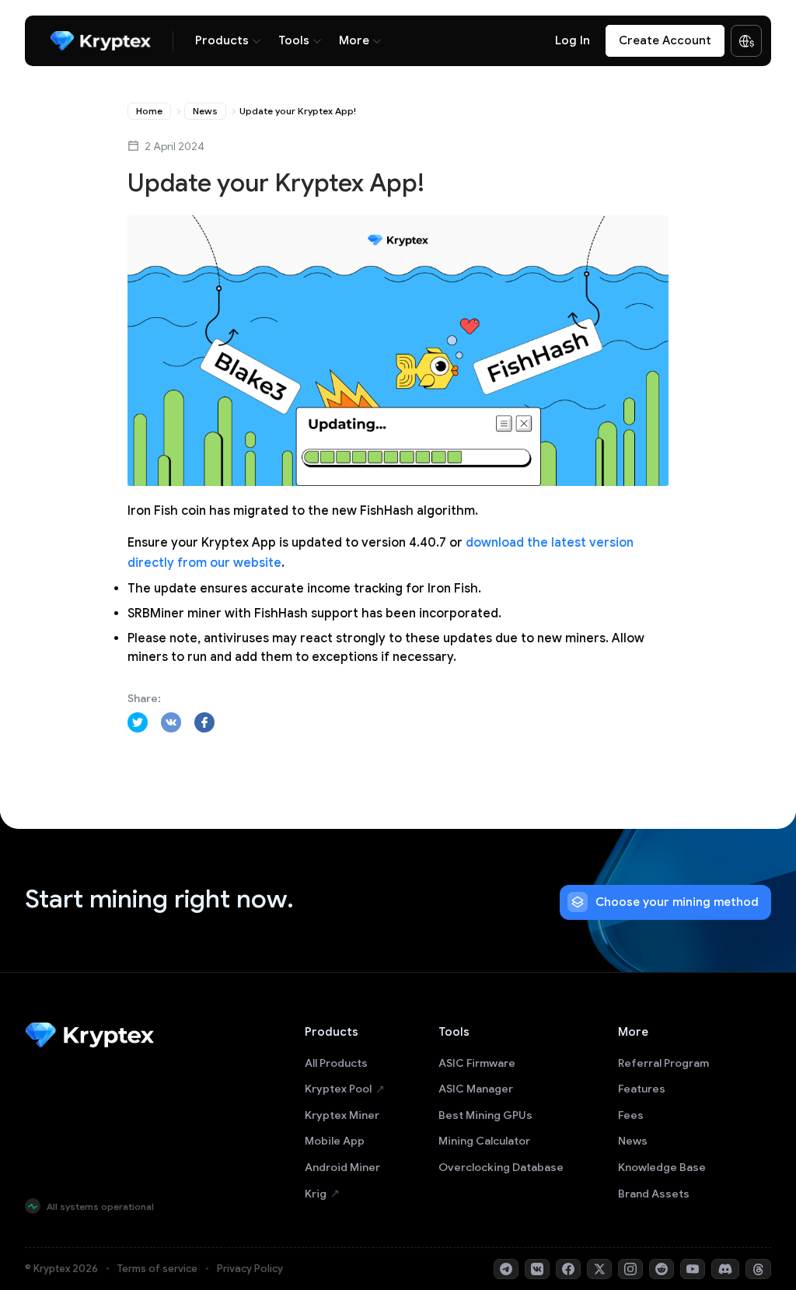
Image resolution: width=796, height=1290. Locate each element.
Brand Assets (654, 1194)
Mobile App (335, 1141)
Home (149, 111)
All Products (336, 1063)
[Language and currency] (746, 41)
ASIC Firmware (476, 1063)
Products (222, 40)
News (205, 111)
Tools (293, 40)
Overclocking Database (501, 1167)
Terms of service (157, 1268)
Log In (572, 40)
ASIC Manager (475, 1089)
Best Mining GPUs (485, 1115)
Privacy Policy (250, 1268)
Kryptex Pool (338, 1089)
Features (641, 1089)
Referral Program (663, 1063)
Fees (631, 1115)
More (354, 40)
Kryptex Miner (342, 1115)
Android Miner (342, 1167)
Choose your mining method (677, 902)
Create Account (665, 40)
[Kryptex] (100, 41)
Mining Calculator (484, 1141)
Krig (315, 1194)
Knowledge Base (662, 1167)
